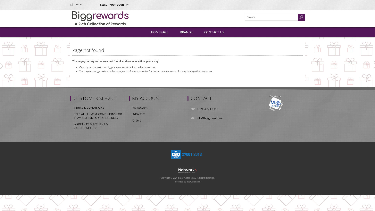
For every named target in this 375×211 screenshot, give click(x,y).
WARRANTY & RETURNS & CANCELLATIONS (91, 126)
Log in (78, 4)
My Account (139, 107)
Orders (136, 120)
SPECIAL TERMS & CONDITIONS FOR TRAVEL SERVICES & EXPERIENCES (98, 116)
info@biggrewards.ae (210, 118)
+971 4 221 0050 (207, 109)
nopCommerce (193, 181)
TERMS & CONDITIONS (89, 107)
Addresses (139, 114)
